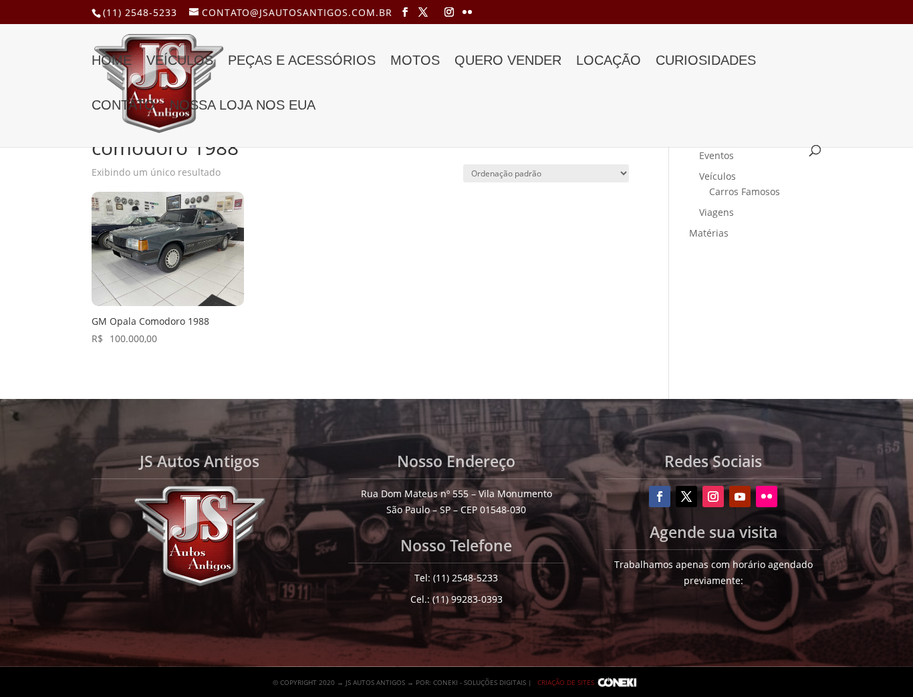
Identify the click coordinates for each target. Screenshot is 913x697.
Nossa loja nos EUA (242, 106)
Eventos (716, 155)
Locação (608, 61)
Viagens (716, 212)
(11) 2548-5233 (140, 12)
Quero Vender (507, 61)
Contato (123, 106)
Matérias (709, 233)
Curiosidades (706, 61)
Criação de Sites (565, 682)
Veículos (179, 61)
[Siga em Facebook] (659, 496)
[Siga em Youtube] (740, 496)
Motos (415, 61)
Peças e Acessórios (302, 61)
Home (112, 61)
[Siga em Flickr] (766, 496)
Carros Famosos (744, 191)
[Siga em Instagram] (713, 496)
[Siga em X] (686, 496)
